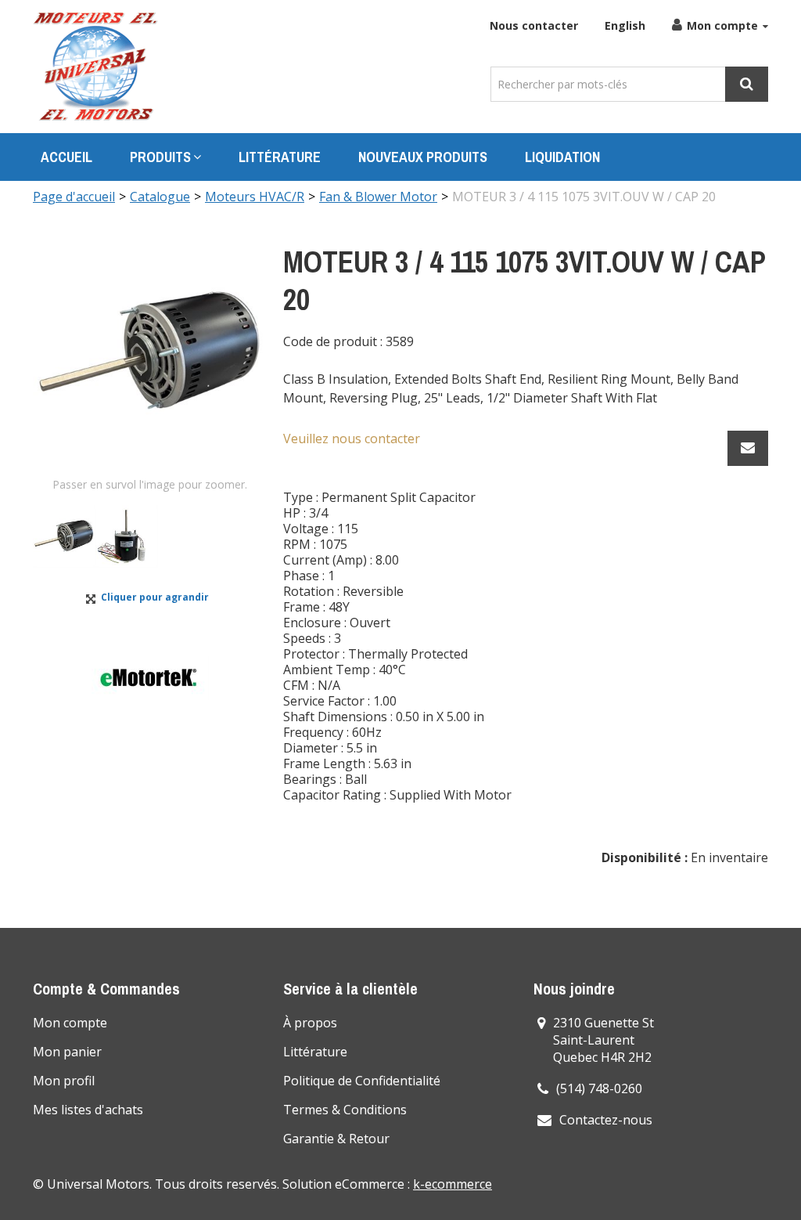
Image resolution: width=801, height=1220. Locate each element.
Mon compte (722, 25)
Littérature (280, 157)
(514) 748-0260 (599, 1088)
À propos (310, 1022)
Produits (160, 157)
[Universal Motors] (95, 66)
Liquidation (562, 157)
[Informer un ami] (747, 448)
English (625, 25)
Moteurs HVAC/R (254, 196)
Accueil (66, 157)
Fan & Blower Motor (378, 196)
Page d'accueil (74, 196)
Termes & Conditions (345, 1109)
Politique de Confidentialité (361, 1080)
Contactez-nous (605, 1119)
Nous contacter (534, 25)
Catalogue (160, 196)
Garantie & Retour (336, 1138)
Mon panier (67, 1051)
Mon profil (64, 1080)
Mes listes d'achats (88, 1109)
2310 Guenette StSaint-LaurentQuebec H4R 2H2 (603, 1040)
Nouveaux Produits (422, 157)
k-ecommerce (452, 1184)
